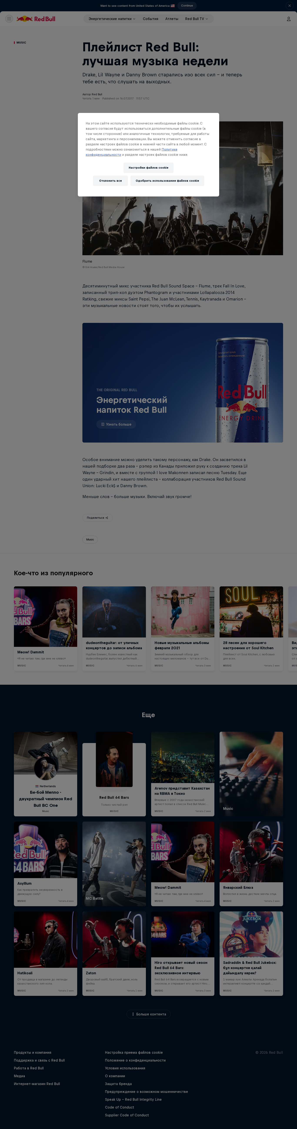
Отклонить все (110, 180)
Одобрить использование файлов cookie (167, 180)
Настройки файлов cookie (148, 167)
